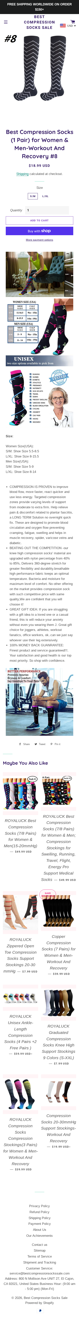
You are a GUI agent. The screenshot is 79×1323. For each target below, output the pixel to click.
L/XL (45, 196)
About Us (39, 1230)
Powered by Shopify (39, 1303)
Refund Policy (39, 1212)
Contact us (39, 1245)
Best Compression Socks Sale (39, 22)
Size (39, 188)
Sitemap (39, 1250)
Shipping (22, 174)
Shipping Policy (40, 1218)
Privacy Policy (39, 1206)
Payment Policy (39, 1224)
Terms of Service (39, 1256)
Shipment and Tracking (39, 1262)
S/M (32, 196)
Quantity (16, 210)
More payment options (39, 239)
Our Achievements (39, 1236)
